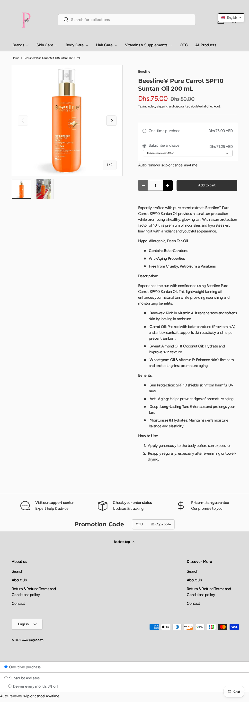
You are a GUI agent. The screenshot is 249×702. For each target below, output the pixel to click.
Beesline (144, 71)
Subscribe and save (24, 678)
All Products (205, 45)
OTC (184, 45)
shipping (162, 106)
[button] (231, 18)
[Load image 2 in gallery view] (43, 189)
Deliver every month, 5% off (35, 686)
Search (17, 571)
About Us (19, 580)
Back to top (122, 542)
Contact (18, 603)
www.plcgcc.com (32, 640)
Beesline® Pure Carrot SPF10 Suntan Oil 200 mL (52, 58)
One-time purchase (24, 667)
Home (15, 58)
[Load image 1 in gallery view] (21, 189)
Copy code (163, 524)
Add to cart (206, 185)
